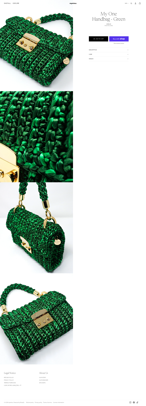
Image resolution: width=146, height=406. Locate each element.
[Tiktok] (137, 402)
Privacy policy (38, 402)
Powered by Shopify (19, 402)
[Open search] (131, 3)
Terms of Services (10, 383)
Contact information (58, 402)
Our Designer (43, 380)
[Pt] (141, 402)
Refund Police (9, 377)
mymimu (10, 402)
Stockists (42, 383)
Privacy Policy (9, 380)
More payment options (119, 43)
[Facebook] (134, 402)
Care (90, 54)
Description (93, 50)
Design (91, 59)
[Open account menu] (135, 3)
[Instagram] (130, 402)
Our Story (42, 377)
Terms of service (47, 402)
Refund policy (30, 402)
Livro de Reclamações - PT (12, 385)
